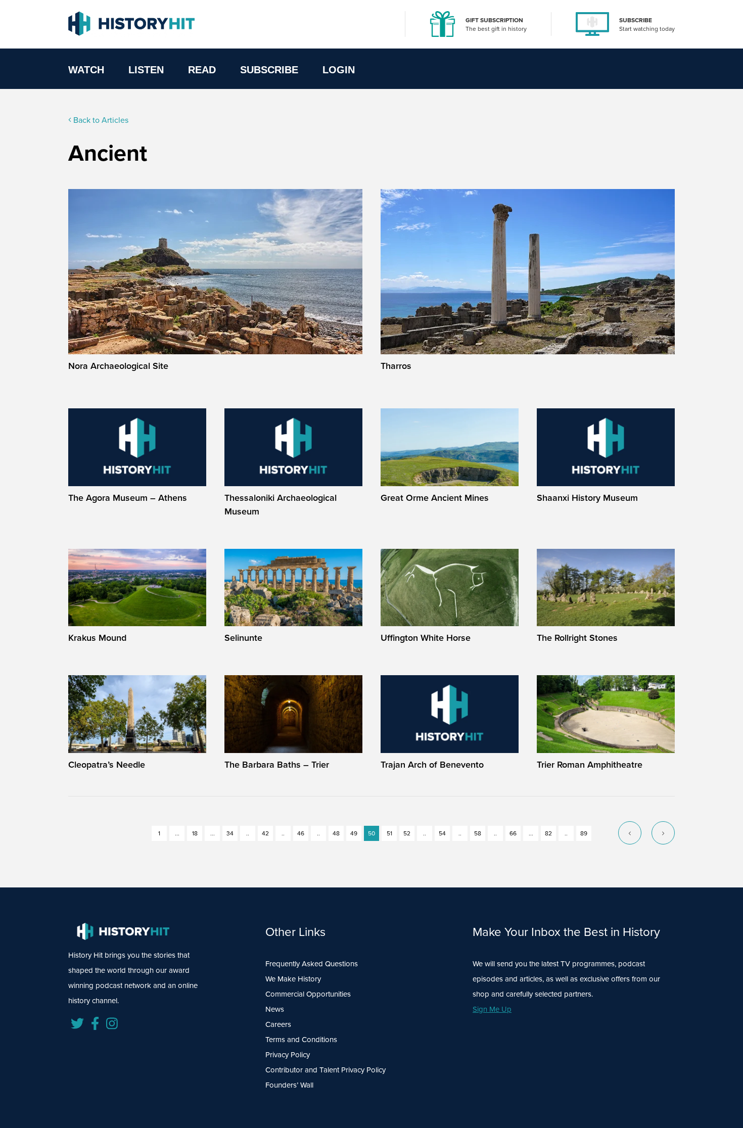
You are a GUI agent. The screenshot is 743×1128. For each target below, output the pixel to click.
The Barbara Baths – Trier (276, 764)
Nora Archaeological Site (118, 365)
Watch (86, 69)
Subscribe (269, 69)
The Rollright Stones (577, 637)
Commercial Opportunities (308, 994)
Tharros (396, 365)
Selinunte (243, 637)
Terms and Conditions (301, 1039)
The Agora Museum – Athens (127, 497)
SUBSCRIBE (635, 20)
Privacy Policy (287, 1054)
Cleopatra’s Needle (106, 764)
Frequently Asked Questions (311, 963)
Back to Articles (99, 120)
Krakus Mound (97, 637)
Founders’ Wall (289, 1085)
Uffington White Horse (426, 637)
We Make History (293, 978)
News (274, 1009)
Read (202, 69)
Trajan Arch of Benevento (432, 764)
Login (338, 69)
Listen (146, 69)
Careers (278, 1024)
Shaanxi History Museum (587, 497)
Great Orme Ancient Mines (435, 497)
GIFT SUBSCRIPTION (494, 20)
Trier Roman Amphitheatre (589, 764)
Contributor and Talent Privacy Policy (325, 1069)
